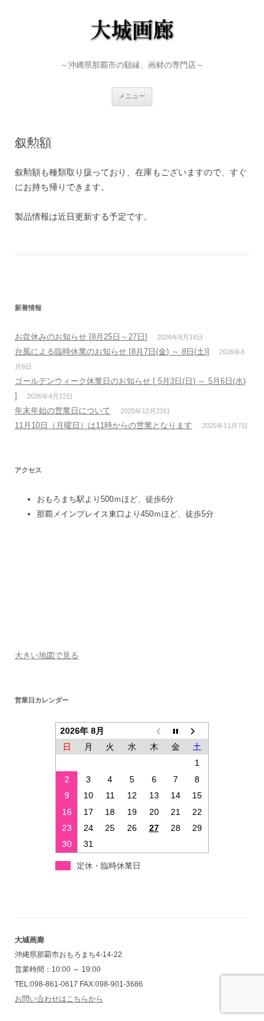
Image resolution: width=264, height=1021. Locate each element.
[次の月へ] (198, 730)
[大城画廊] (132, 32)
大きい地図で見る (47, 655)
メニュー (132, 96)
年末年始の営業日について (63, 410)
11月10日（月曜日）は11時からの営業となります (103, 425)
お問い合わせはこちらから (59, 999)
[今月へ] (176, 730)
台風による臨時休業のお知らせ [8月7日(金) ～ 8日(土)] (112, 351)
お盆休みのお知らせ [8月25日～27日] (81, 336)
